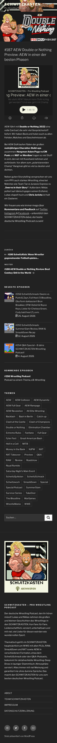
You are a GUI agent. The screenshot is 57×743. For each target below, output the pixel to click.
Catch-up (41, 416)
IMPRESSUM (11, 705)
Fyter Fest (11, 438)
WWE (27, 504)
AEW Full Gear (13, 405)
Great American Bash (31, 438)
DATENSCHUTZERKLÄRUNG (19, 711)
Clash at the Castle (15, 422)
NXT (41, 449)
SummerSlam (33, 487)
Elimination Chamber (39, 427)
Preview (28, 454)
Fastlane (29, 433)
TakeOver (31, 493)
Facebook (23, 213)
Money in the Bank (15, 449)
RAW (8, 460)
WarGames (30, 498)
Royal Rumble (13, 465)
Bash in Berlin (26, 416)
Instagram (10, 213)
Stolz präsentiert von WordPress (19, 736)
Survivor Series (14, 493)
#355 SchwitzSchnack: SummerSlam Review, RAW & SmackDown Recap (30, 329)
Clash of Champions (39, 422)
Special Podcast (14, 487)
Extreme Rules (13, 433)
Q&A (39, 454)
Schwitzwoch (13, 482)
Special (44, 482)
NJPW (32, 449)
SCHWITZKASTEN (22, 4)
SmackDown (30, 482)
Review (19, 460)
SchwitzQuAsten (14, 476)
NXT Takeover (13, 454)
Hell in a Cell (12, 443)
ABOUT (8, 693)
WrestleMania (13, 504)
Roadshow (31, 460)
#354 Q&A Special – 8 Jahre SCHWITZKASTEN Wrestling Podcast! (30, 349)
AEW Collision (22, 400)
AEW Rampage (32, 405)
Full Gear (42, 433)
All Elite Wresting (36, 411)
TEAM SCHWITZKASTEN (17, 699)
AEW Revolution (14, 411)
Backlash (10, 416)
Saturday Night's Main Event (20, 471)
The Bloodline (13, 498)
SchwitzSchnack (35, 476)
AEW (8, 400)
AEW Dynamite (41, 400)
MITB (25, 443)
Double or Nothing (15, 427)
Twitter (43, 209)
